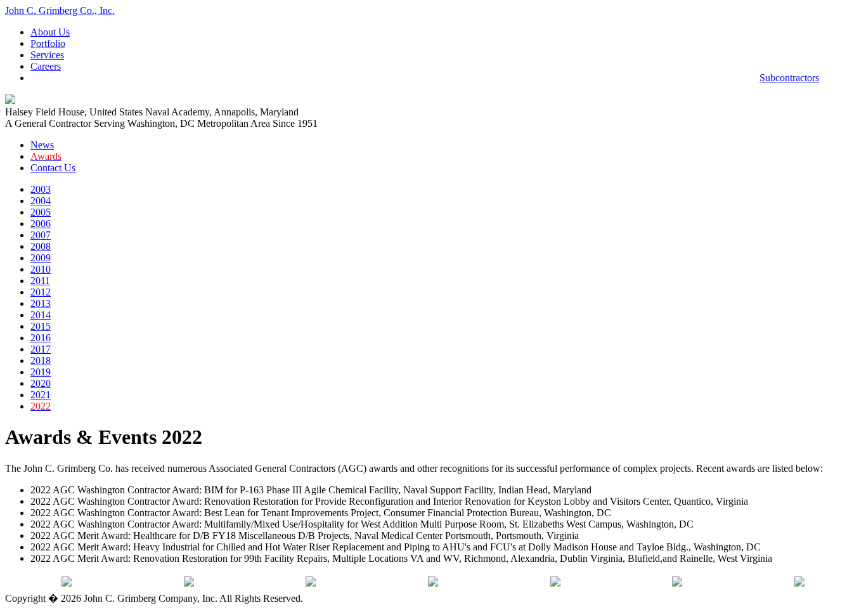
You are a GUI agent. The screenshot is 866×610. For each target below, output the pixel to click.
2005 (40, 212)
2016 (40, 337)
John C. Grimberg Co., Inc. (60, 10)
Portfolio (47, 43)
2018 (40, 360)
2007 (40, 235)
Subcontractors (789, 77)
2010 (40, 269)
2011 (40, 280)
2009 (40, 257)
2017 (40, 349)
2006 (40, 223)
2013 (40, 303)
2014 (40, 314)
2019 (40, 372)
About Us (50, 32)
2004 (40, 200)
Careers (45, 66)
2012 (40, 292)
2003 (40, 189)
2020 (40, 383)
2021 (40, 394)
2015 (40, 326)
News (42, 145)
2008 (40, 246)
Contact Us (52, 167)
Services (47, 54)
